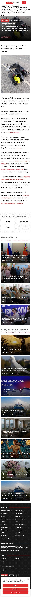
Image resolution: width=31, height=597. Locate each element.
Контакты (18, 558)
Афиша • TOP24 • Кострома (10, 6)
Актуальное (19, 513)
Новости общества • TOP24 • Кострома (14, 7)
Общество (19, 527)
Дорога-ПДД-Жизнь (21, 519)
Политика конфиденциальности (22, 547)
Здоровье (4, 521)
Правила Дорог (20, 535)
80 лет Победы (5, 538)
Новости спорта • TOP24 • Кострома (13, 12)
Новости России (20, 510)
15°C (24, 3)
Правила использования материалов (8, 547)
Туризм (18, 532)
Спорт (2, 532)
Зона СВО (18, 521)
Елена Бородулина (5, 36)
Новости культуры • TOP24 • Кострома (13, 11)
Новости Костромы (6, 510)
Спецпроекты (19, 530)
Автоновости (4, 513)
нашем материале (14, 132)
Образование (4, 527)
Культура (3, 524)
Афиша (3, 516)
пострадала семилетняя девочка (12, 169)
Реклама (3, 558)
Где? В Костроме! (6, 519)
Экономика (4, 535)
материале (18, 148)
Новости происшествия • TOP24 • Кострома (15, 9)
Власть (18, 516)
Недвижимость (20, 524)
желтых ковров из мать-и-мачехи (12, 203)
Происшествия (5, 530)
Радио (2, 561)
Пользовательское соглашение (10, 550)
